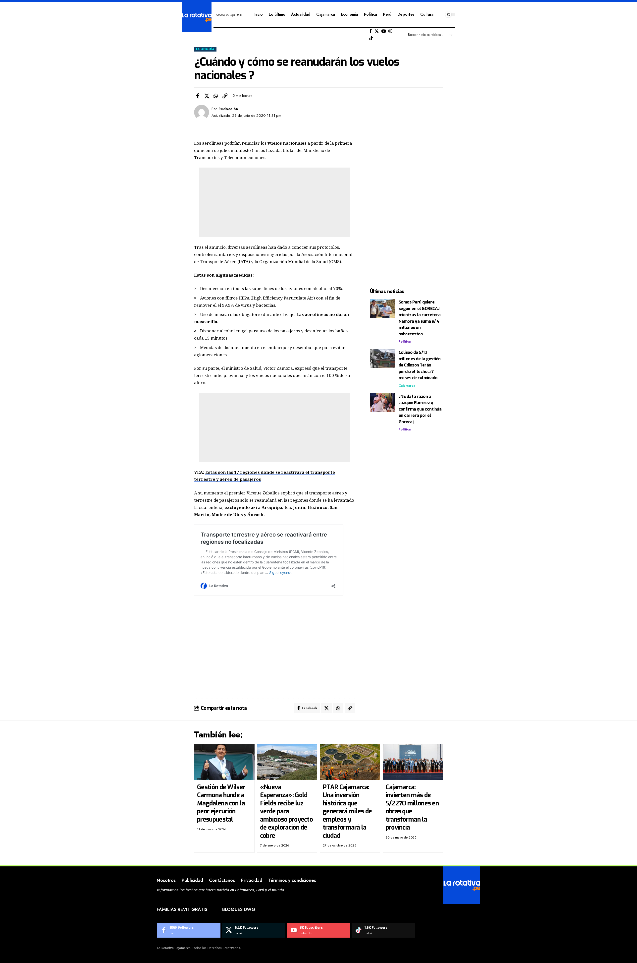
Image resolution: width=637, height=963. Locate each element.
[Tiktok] (371, 38)
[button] (224, 96)
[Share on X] (206, 96)
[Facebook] (370, 31)
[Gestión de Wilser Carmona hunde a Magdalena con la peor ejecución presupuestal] (224, 762)
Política (405, 341)
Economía (205, 49)
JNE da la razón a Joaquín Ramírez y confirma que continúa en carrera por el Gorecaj (420, 409)
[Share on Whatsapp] (215, 96)
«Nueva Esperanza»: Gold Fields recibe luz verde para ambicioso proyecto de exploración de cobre (286, 811)
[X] (376, 31)
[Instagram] (390, 31)
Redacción (228, 109)
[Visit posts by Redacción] (201, 112)
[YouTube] (383, 31)
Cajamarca (407, 385)
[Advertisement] (274, 202)
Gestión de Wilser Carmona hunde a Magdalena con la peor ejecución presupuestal (221, 803)
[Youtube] (318, 930)
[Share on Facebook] (197, 96)
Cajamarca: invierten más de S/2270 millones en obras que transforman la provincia (412, 807)
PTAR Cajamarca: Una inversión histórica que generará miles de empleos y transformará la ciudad (347, 811)
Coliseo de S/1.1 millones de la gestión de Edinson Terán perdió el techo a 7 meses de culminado (420, 365)
